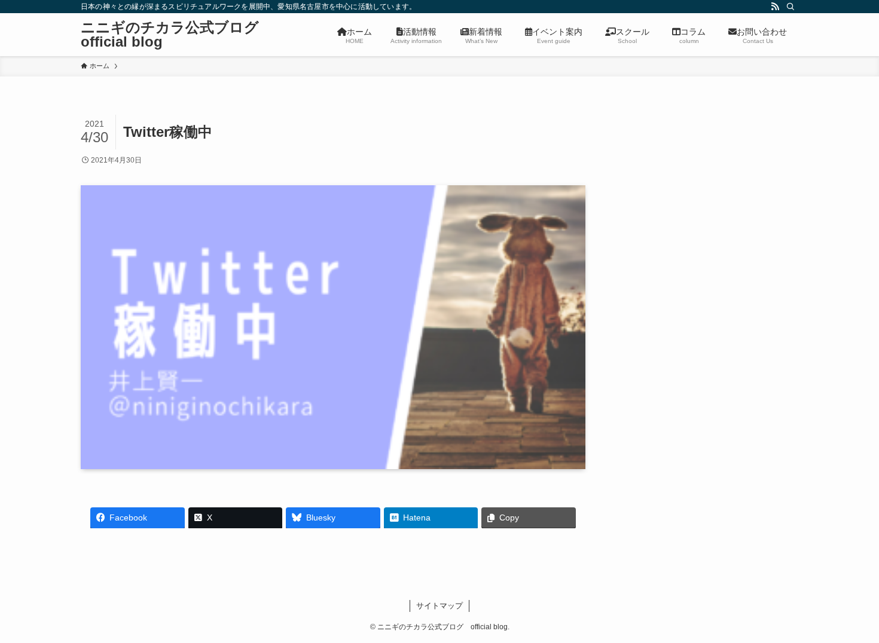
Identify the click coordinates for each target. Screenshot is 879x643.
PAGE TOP (847, 614)
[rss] (775, 6)
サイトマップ (439, 605)
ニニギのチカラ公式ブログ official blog (177, 34)
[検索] (790, 6)
